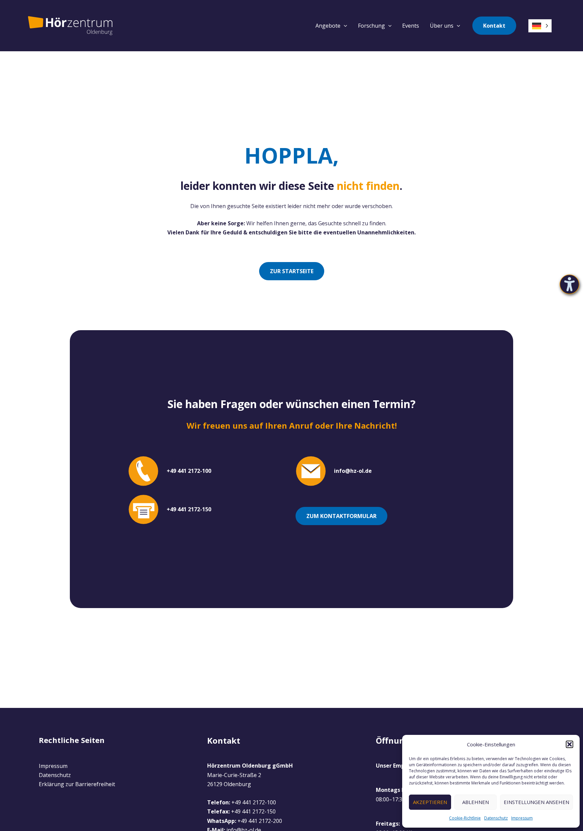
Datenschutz (496, 818)
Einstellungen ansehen (536, 802)
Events (410, 25)
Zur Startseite (291, 271)
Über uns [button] (441, 25)
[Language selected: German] (540, 25)
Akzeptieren (430, 802)
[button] (569, 744)
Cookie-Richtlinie (465, 818)
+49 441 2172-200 (260, 821)
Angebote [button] (327, 25)
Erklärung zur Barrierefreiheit (77, 784)
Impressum (522, 818)
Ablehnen (475, 802)
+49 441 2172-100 (253, 802)
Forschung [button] (371, 25)
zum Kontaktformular (341, 516)
